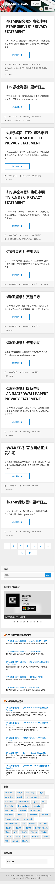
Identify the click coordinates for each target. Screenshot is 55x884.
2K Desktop (9, 793)
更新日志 (38, 116)
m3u (12, 239)
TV (20, 239)
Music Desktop (10, 810)
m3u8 (16, 239)
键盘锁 (46, 837)
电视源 (29, 239)
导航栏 (7, 832)
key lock (35, 801)
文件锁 (17, 837)
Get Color (44, 797)
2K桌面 (19, 793)
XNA (23, 823)
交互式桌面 (43, 823)
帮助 (35, 284)
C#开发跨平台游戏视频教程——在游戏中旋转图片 (24, 651)
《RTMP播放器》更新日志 (26, 502)
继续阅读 (21, 55)
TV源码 (17, 120)
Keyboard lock (24, 801)
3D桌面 (40, 793)
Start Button (45, 815)
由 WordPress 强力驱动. (32, 876)
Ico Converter (10, 801)
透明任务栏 (36, 837)
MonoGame (38, 806)
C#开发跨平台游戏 (14, 701)
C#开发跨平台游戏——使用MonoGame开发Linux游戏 (26, 753)
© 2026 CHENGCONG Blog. (13, 876)
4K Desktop (9, 797)
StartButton (33, 815)
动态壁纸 (8, 828)
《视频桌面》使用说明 (22, 251)
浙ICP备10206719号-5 (34, 878)
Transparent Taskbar (12, 819)
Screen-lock (21, 815)
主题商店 (32, 823)
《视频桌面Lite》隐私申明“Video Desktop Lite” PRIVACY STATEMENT (26, 137)
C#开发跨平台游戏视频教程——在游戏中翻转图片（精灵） (27, 641)
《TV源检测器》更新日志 (25, 87)
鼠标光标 (25, 841)
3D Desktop (30, 793)
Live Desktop (9, 806)
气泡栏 (26, 837)
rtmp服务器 (20, 68)
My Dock (23, 810)
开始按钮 (24, 832)
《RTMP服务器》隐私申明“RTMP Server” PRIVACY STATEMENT (26, 26)
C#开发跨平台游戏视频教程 (18, 634)
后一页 (31, 552)
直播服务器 (37, 68)
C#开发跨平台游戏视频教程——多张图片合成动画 (24, 677)
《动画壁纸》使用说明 (22, 342)
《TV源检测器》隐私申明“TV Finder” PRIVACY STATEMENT (25, 197)
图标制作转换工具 (41, 828)
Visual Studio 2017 (11, 823)
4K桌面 (19, 797)
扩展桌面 (8, 837)
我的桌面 (44, 832)
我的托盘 (34, 832)
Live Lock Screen (24, 806)
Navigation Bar (35, 810)
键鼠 (6, 841)
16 (23, 553)
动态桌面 (18, 828)
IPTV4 (12, 120)
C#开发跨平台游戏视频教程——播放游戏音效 (22, 687)
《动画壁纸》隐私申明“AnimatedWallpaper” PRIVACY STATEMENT (26, 393)
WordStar (44, 876)
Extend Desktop (31, 797)
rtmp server (11, 68)
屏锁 (15, 832)
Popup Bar (9, 815)
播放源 (24, 239)
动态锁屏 (28, 828)
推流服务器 (29, 68)
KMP (43, 801)
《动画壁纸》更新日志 (22, 296)
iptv (8, 120)
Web (36, 486)
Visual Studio (28, 819)
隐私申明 (37, 64)
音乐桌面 (15, 841)
